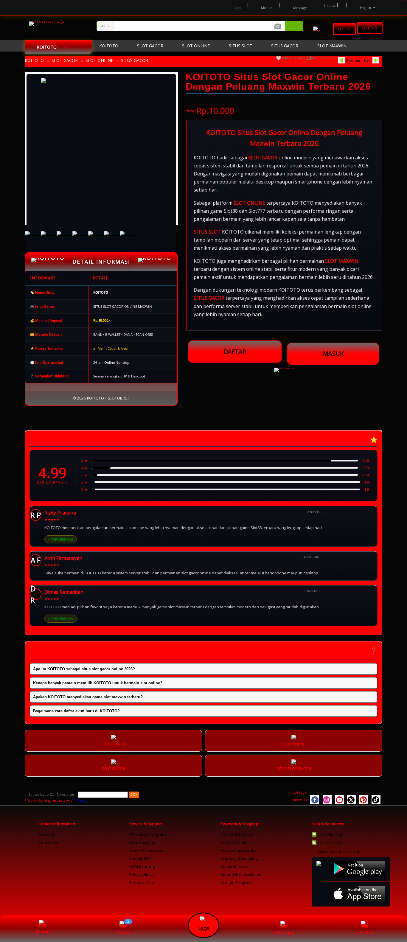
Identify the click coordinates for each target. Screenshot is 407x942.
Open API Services (146, 850)
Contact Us (48, 842)
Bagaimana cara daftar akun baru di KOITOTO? (76, 711)
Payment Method (236, 834)
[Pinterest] (363, 799)
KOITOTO (34, 60)
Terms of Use (141, 882)
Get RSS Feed (330, 842)
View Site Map (331, 834)
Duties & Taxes (234, 866)
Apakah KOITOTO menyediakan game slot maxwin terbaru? (88, 697)
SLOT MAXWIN (341, 261)
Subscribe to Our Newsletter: (52, 794)
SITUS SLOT (207, 231)
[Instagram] (327, 799)
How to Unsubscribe (238, 850)
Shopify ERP (140, 858)
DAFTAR (234, 351)
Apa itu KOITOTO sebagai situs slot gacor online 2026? (84, 669)
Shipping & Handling (239, 858)
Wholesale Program (147, 834)
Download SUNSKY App (339, 851)
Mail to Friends (323, 58)
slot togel (299, 792)
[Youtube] (339, 799)
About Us (46, 834)
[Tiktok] (376, 799)
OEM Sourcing (142, 866)
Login (344, 29)
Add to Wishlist (293, 58)
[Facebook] (314, 799)
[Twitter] (351, 799)
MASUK (333, 353)
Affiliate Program (236, 882)
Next (368, 60)
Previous (353, 60)
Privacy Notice (142, 874)
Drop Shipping (142, 842)
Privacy (81, 800)
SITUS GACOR (134, 60)
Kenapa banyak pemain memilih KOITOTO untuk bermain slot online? (97, 683)
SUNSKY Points (233, 842)
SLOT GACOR (65, 60)
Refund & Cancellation (240, 874)
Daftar (370, 27)
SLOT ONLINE (99, 60)
